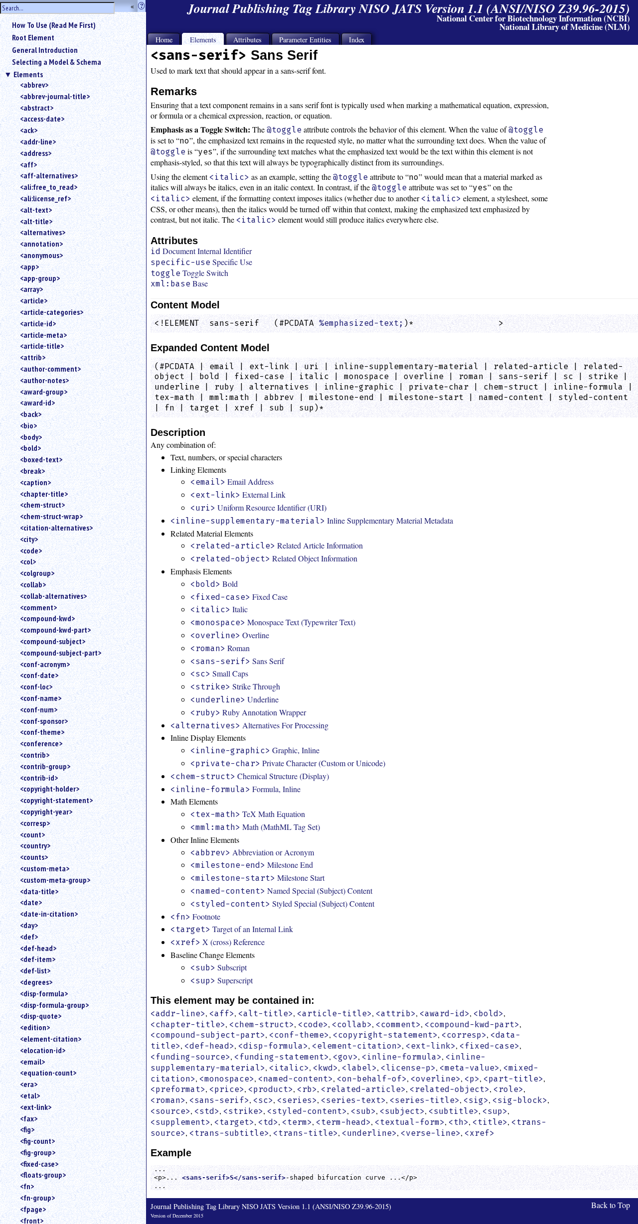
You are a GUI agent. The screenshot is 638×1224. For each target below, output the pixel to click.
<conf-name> (40, 698)
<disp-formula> (44, 993)
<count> (32, 834)
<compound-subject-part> (60, 653)
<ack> (28, 130)
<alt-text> (36, 210)
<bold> (30, 448)
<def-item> (37, 959)
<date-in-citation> (49, 914)
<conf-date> (39, 675)
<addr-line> (38, 141)
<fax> (28, 1118)
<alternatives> (42, 232)
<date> (31, 902)
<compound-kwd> (47, 618)
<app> (29, 267)
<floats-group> (43, 1175)
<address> (35, 153)
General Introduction (45, 50)
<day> (29, 925)
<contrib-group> (45, 766)
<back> (30, 414)
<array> (31, 289)
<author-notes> (44, 380)
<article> (33, 300)
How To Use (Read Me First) (54, 25)
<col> (28, 561)
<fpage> (33, 1209)
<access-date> (42, 119)
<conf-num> (38, 709)
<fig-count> (37, 1141)
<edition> (35, 1027)
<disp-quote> (40, 1016)
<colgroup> (37, 573)
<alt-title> (36, 221)
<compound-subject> (52, 641)
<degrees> (36, 982)
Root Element (33, 37)
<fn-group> (37, 1198)
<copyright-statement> (56, 800)
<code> (31, 550)
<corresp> (35, 823)
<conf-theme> (42, 732)
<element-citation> (50, 1039)
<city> (29, 539)
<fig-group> (37, 1152)
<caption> (35, 482)
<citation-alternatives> (56, 528)
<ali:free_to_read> (48, 187)
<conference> (41, 743)
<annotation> (41, 244)
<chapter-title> (44, 494)
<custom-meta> (44, 868)
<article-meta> (43, 335)
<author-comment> (50, 369)
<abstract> (36, 108)
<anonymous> (41, 255)
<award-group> (43, 392)
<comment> (38, 607)
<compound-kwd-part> (55, 630)
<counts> (34, 857)
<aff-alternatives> (49, 175)
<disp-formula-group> (54, 1005)
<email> (32, 1062)
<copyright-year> (46, 811)
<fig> (27, 1129)
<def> (29, 937)
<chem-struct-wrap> (51, 516)
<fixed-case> (39, 1164)
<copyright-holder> (49, 789)
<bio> (28, 425)
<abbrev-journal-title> (55, 96)
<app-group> (40, 278)
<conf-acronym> (45, 664)
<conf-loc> (36, 686)
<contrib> (34, 755)
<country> (35, 845)
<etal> (30, 1095)
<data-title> (39, 891)
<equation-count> (48, 1073)
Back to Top (610, 1205)
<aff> (28, 164)
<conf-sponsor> (44, 721)
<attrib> (32, 357)
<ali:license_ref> (45, 198)
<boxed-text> (41, 459)
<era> (28, 1084)
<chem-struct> (42, 505)
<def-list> (35, 970)
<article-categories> (51, 312)
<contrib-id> (39, 778)
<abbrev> (34, 85)
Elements (28, 74)
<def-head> (38, 948)
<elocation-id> (42, 1050)
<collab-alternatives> (53, 596)
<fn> (27, 1186)
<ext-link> (35, 1107)
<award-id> (37, 403)
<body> (31, 437)
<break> (32, 471)
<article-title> (42, 346)
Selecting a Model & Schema (56, 62)
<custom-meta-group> (55, 880)
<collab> (33, 584)
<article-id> (38, 323)
